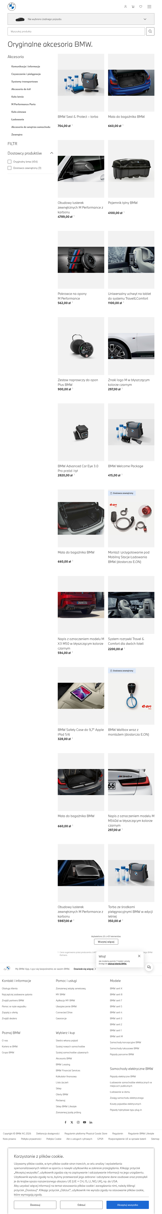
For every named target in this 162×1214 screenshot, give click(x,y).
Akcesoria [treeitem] (16, 56)
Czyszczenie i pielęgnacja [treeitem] (26, 74)
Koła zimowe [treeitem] (18, 111)
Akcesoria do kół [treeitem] (21, 89)
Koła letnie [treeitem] (17, 96)
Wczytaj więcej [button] (106, 941)
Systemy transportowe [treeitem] (24, 81)
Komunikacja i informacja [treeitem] (25, 66)
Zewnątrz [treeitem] (16, 134)
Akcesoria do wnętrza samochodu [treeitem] (30, 127)
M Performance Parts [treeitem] (23, 104)
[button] (145, 19)
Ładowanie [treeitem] (17, 119)
